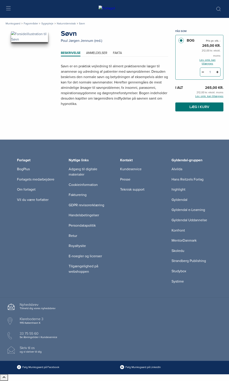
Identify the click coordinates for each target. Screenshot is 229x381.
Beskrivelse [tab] (71, 53)
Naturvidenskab (66, 23)
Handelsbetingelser (84, 215)
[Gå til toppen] (4, 377)
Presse (125, 179)
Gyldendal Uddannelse (189, 220)
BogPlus (23, 169)
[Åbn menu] (8, 9)
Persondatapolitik (82, 225)
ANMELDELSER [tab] (96, 53)
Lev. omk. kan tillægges (207, 61)
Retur (73, 236)
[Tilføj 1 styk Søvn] (217, 72)
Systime (178, 281)
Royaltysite (77, 246)
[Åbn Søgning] (218, 9)
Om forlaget (26, 189)
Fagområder (31, 23)
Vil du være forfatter (33, 200)
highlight (178, 189)
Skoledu (178, 251)
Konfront (178, 230)
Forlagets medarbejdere (35, 179)
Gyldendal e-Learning (188, 210)
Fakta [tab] (117, 53)
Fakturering (78, 195)
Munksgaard (13, 23)
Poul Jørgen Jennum (77, 40)
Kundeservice (131, 169)
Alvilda (177, 169)
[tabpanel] (114, 90)
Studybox (179, 271)
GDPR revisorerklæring (86, 205)
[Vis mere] (114, 114)
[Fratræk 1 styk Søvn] (203, 72)
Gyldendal (179, 200)
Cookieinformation (83, 185)
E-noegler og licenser (85, 256)
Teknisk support (132, 189)
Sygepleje (47, 23)
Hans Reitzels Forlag (188, 179)
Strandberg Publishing (189, 261)
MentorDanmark (184, 240)
